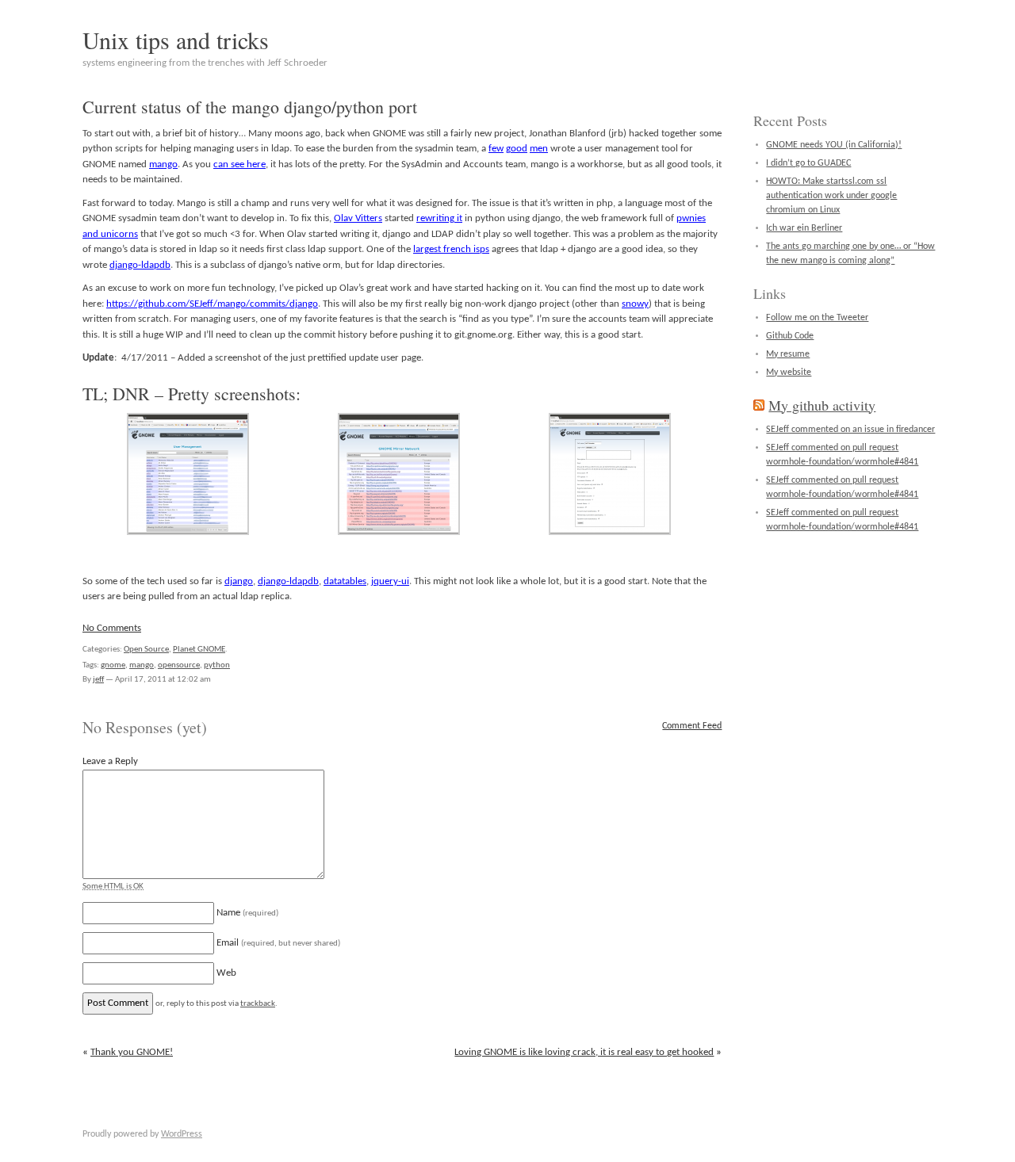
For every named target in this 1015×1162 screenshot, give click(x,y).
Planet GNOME (199, 649)
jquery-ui (390, 581)
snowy (635, 304)
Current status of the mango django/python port (249, 106)
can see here (239, 164)
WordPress (181, 1134)
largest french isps (451, 249)
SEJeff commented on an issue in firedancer (850, 429)
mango (163, 164)
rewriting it (439, 218)
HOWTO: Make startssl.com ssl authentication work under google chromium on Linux (831, 196)
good (516, 148)
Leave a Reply (110, 761)
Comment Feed (692, 726)
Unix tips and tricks (175, 39)
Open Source (146, 649)
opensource (179, 665)
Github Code (790, 336)
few (496, 148)
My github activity (821, 405)
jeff (98, 679)
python (217, 665)
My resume (788, 354)
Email (278, 943)
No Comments (111, 628)
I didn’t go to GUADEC (808, 163)
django (238, 581)
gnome (113, 665)
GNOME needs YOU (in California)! (834, 145)
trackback (257, 1004)
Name (247, 913)
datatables (345, 581)
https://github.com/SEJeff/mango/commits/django (212, 304)
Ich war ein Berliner (804, 228)
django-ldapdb (139, 265)
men (539, 148)
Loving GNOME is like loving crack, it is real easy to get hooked (584, 1052)
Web (226, 973)
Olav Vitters (358, 218)
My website (788, 372)
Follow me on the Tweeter (817, 318)
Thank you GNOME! (131, 1052)
